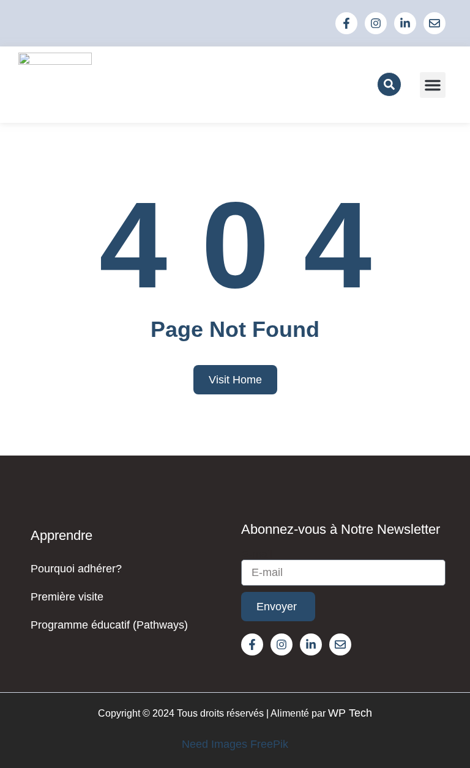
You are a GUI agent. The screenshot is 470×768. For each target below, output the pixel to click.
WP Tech (350, 713)
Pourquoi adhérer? (76, 569)
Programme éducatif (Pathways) (109, 625)
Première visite (67, 597)
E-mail (256, 553)
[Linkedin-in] (405, 23)
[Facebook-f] (346, 23)
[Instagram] (376, 23)
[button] (389, 84)
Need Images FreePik (235, 744)
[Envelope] (434, 23)
